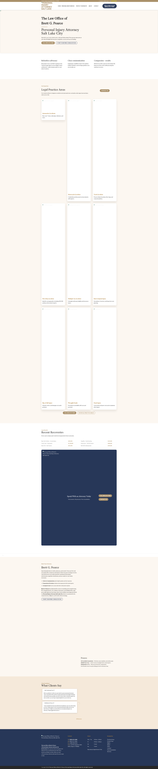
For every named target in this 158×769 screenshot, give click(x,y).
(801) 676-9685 (72, 739)
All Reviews (79, 719)
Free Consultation (111, 750)
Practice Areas (110, 739)
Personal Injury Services (68, 5)
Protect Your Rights (81, 5)
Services (109, 751)
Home (59, 5)
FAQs (108, 746)
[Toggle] (1, 555)
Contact (96, 5)
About (90, 5)
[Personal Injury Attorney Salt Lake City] (48, 6)
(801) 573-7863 (73, 741)
